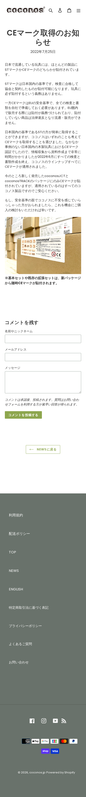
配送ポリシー (19, 533)
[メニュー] (78, 10)
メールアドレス (15, 349)
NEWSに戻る (46, 449)
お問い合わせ (19, 662)
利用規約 (16, 515)
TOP (12, 552)
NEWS (14, 570)
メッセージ (12, 368)
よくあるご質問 (20, 644)
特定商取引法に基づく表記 (29, 607)
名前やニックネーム (19, 331)
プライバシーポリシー (25, 625)
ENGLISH (16, 589)
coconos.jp (37, 772)
